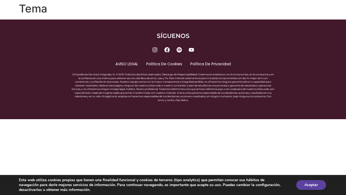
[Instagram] (154, 49)
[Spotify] (179, 49)
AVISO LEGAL (126, 64)
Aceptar (311, 184)
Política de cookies (164, 64)
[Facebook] (167, 49)
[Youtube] (191, 49)
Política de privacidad (210, 64)
